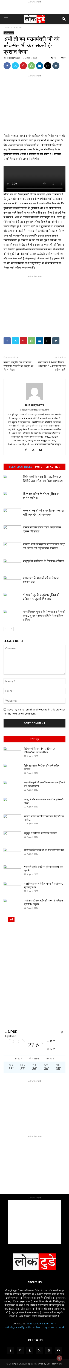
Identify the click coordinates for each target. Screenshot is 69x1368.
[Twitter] (15, 65)
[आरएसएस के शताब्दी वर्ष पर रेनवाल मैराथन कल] (12, 582)
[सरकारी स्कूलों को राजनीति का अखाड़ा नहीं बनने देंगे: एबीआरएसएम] (12, 515)
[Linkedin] (39, 65)
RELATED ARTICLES (20, 467)
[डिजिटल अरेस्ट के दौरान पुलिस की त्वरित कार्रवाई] (12, 498)
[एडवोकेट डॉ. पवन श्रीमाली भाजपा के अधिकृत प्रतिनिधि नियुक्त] (12, 905)
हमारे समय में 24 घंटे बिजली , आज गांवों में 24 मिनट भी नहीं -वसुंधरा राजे (51, 366)
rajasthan (17, 27)
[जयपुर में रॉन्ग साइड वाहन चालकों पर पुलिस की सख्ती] (12, 531)
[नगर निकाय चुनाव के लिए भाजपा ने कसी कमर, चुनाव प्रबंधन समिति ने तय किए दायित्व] (12, 616)
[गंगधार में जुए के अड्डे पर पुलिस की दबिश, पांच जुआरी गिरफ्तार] (12, 599)
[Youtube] (42, 450)
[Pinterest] (23, 65)
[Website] (48, 1350)
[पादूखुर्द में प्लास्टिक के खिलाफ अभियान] (12, 565)
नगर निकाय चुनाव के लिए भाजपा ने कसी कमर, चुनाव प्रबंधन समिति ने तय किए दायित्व (44, 616)
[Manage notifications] (59, 1358)
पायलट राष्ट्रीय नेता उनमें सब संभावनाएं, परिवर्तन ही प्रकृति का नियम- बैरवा (18, 366)
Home (7, 27)
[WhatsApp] (31, 65)
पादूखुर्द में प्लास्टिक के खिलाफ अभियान (43, 561)
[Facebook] (7, 65)
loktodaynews (13, 57)
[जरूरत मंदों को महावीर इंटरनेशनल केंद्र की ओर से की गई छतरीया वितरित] (12, 548)
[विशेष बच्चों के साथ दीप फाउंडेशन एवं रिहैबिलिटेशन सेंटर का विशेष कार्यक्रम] (12, 481)
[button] (6, 19)
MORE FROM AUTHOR (47, 467)
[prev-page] (6, 629)
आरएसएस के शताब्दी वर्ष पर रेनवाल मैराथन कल (44, 850)
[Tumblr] (55, 65)
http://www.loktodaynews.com (34, 410)
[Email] (47, 65)
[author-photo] (34, 399)
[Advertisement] (34, 8)
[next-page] (11, 629)
